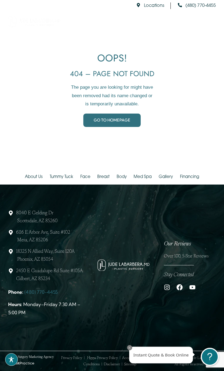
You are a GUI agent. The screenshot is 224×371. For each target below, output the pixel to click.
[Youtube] (192, 287)
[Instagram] (167, 287)
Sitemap (130, 364)
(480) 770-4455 (41, 292)
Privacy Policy (71, 358)
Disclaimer (112, 364)
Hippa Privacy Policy (102, 358)
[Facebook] (179, 287)
